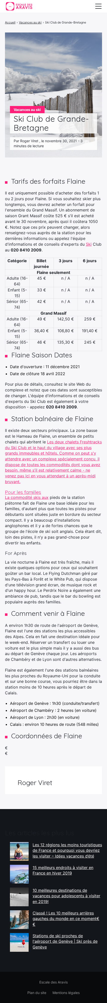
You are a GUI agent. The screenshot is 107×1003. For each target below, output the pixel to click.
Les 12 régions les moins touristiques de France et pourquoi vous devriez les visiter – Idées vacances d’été (67, 850)
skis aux (41, 497)
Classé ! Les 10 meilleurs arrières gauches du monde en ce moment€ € (66, 919)
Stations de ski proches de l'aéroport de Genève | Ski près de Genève (65, 941)
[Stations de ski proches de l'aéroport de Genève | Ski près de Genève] (19, 942)
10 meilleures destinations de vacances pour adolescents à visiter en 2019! (66, 896)
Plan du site (36, 993)
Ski (89, 244)
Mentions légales (66, 993)
